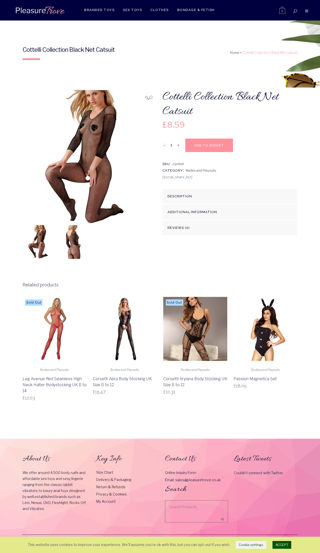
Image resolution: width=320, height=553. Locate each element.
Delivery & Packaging (113, 479)
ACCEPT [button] (282, 545)
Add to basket (209, 145)
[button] (148, 97)
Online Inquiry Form (180, 472)
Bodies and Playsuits (201, 170)
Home (234, 53)
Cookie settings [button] (251, 545)
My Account (106, 501)
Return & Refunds (111, 487)
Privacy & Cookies (111, 494)
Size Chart (104, 472)
